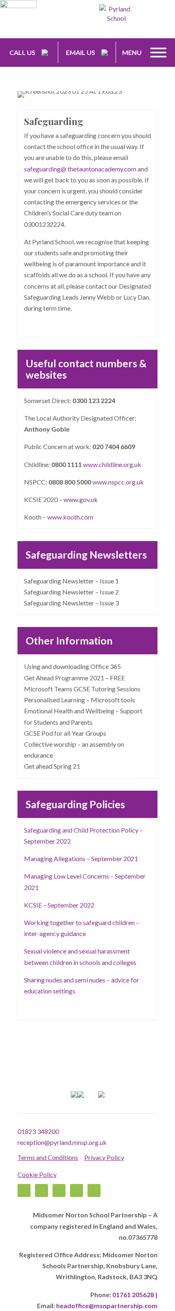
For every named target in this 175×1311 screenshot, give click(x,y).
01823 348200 (38, 1131)
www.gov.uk (80, 499)
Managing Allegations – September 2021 (81, 858)
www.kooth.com (70, 517)
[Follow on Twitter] (41, 1190)
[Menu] (158, 52)
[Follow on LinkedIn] (59, 1190)
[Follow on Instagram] (76, 1190)
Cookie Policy (37, 1174)
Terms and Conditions (48, 1157)
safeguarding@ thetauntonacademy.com (80, 169)
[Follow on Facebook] (24, 1190)
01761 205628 (133, 1294)
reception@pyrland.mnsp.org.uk (62, 1142)
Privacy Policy (104, 1157)
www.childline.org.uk (112, 464)
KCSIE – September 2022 (59, 905)
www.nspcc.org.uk (118, 482)
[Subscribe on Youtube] (94, 1190)
